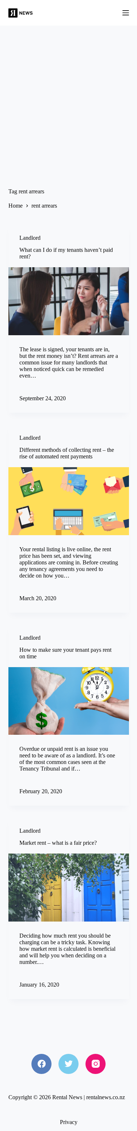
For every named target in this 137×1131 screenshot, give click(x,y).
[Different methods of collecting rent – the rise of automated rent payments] (68, 501)
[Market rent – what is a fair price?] (68, 888)
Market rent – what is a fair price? (58, 843)
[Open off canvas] (125, 13)
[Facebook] (41, 1064)
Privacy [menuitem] (68, 1122)
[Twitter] (68, 1064)
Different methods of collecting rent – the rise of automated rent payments (66, 453)
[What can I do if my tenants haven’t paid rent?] (68, 301)
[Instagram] (95, 1064)
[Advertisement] (68, 97)
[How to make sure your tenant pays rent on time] (68, 701)
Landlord (30, 238)
